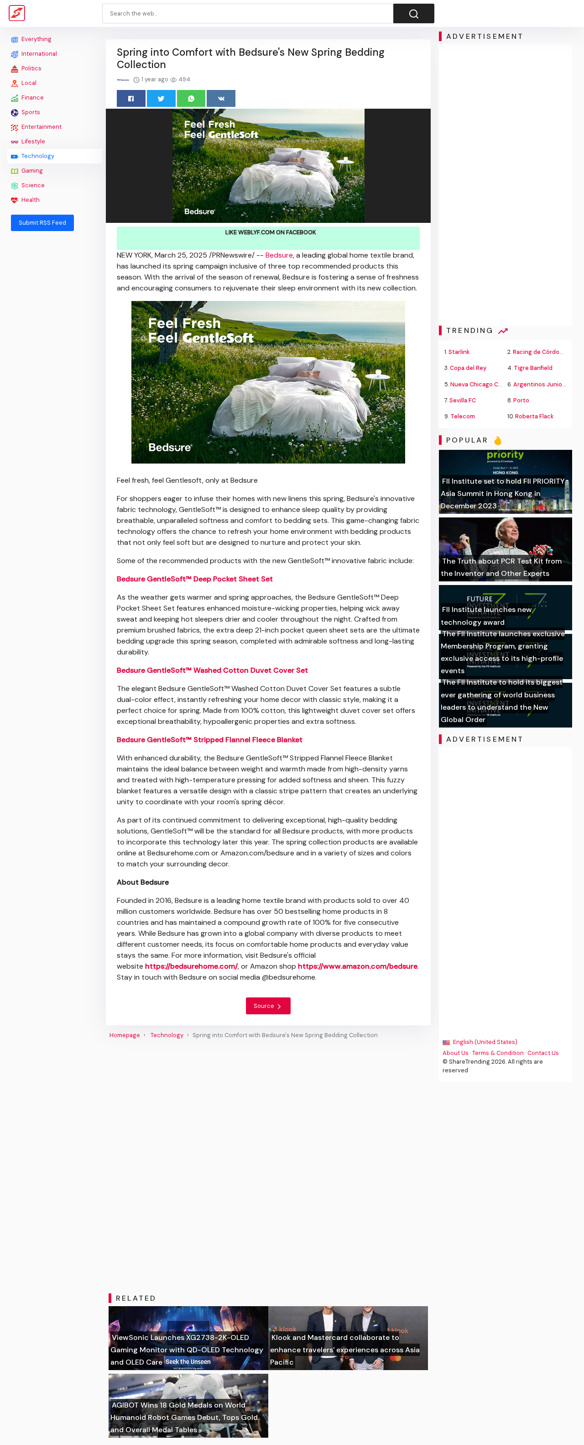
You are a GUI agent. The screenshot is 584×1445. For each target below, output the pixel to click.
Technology (37, 156)
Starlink (459, 352)
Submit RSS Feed (42, 223)
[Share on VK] (221, 98)
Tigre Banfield (533, 368)
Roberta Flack (534, 416)
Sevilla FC (462, 400)
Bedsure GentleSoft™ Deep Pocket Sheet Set (195, 579)
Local (28, 83)
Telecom (462, 416)
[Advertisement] (54, 375)
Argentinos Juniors (540, 384)
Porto (521, 400)
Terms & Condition (498, 1053)
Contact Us (543, 1053)
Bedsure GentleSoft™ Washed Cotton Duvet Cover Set (212, 670)
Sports (30, 112)
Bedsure (279, 255)
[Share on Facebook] (131, 98)
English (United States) (484, 1042)
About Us (456, 1053)
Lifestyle (32, 141)
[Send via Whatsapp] (191, 98)
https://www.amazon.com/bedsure (357, 966)
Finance (32, 97)
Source (265, 1006)
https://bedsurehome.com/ (191, 966)
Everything (36, 39)
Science (32, 185)
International (38, 54)
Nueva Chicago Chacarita (485, 384)
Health (30, 200)
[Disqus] (268, 1166)
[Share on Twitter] (161, 98)
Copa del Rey (468, 368)
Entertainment (41, 127)
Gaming (31, 170)
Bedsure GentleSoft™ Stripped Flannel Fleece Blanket (209, 739)
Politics (31, 68)
